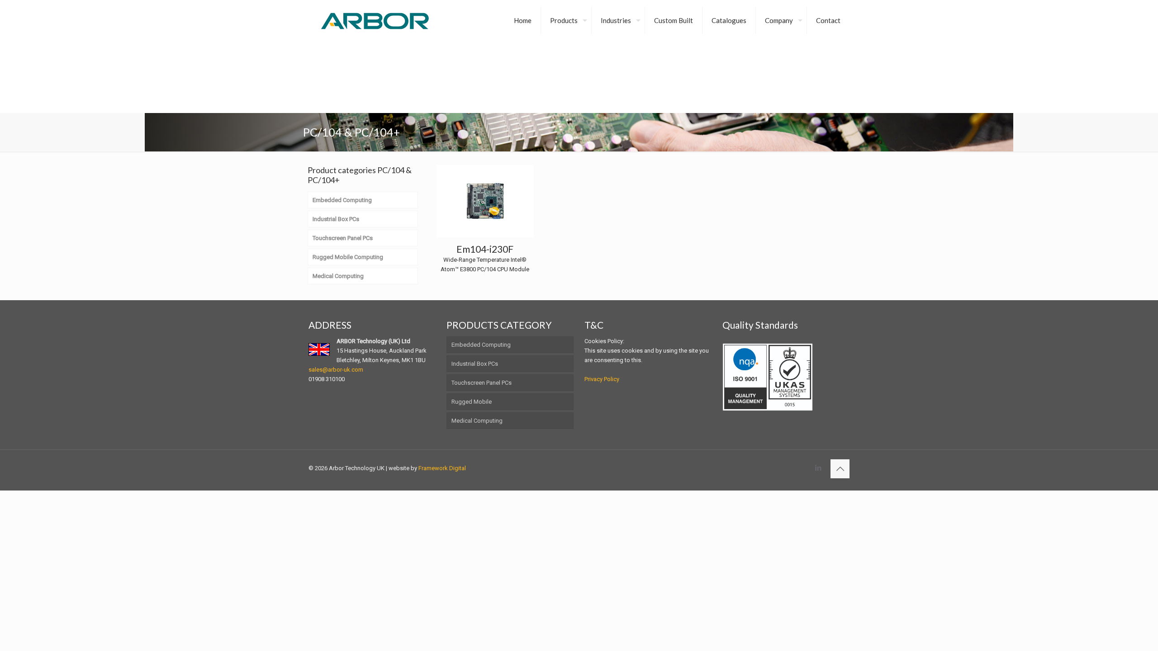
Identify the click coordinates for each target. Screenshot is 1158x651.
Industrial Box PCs (474, 363)
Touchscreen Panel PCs (481, 382)
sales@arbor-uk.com (335, 369)
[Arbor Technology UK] (375, 20)
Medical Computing (477, 420)
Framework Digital (442, 468)
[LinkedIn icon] (818, 468)
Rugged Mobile (471, 401)
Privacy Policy (601, 379)
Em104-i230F (484, 249)
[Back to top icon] (840, 468)
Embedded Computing (481, 344)
